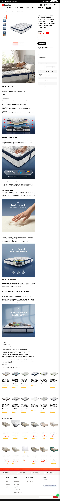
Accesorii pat (8, 484)
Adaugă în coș (42, 43)
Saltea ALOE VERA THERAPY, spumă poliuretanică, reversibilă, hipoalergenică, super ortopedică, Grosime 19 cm (25, 380)
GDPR (15, 487)
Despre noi (16, 479)
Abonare (55, 496)
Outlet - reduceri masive (29, 481)
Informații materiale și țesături (18, 492)
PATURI (21, 7)
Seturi (7, 486)
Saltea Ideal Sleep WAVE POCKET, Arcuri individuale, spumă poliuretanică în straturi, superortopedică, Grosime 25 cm (24, 405)
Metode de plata (16, 481)
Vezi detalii (41, 48)
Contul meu (46, 5)
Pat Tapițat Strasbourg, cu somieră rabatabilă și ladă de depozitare (6, 431)
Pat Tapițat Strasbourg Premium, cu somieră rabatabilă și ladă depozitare (6, 456)
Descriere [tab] (15, 43)
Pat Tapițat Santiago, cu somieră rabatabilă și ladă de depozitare (53, 456)
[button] (40, 29)
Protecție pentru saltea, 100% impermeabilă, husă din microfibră (15, 431)
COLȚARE (16, 7)
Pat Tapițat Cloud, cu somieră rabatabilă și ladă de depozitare (44, 431)
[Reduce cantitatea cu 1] (39, 36)
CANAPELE (9, 7)
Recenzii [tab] (21, 43)
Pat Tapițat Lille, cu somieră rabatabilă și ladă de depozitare (25, 431)
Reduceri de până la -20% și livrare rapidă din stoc (33, 479)
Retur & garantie (16, 486)
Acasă (4, 11)
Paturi (7, 481)
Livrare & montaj (16, 484)
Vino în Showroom (54, 1)
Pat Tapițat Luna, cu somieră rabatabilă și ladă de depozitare (15, 456)
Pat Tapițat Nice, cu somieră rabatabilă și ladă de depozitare (34, 431)
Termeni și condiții (17, 489)
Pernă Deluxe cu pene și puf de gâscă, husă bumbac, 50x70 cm (25, 456)
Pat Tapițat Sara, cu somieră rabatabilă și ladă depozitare (44, 456)
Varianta (39, 37)
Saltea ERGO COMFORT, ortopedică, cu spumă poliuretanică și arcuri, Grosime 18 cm (35, 405)
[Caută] (41, 5)
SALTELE (27, 7)
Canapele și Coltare (9, 479)
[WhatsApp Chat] (57, 495)
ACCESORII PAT (40, 7)
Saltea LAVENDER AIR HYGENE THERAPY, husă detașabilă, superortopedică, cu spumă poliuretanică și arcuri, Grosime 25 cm (44, 405)
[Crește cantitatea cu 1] (44, 36)
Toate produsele (8, 11)
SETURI (33, 7)
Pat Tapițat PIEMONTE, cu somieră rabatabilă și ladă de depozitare (53, 431)
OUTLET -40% (48, 7)
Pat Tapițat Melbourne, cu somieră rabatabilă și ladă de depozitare (34, 456)
